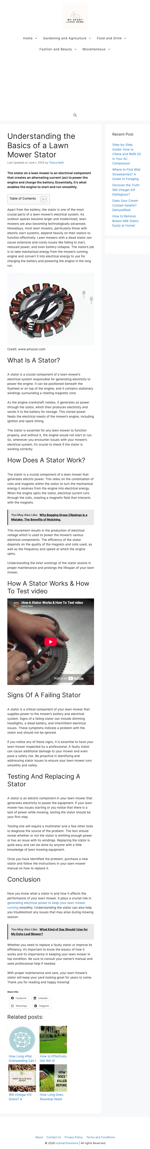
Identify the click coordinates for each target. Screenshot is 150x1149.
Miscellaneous (94, 49)
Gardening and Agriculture (65, 38)
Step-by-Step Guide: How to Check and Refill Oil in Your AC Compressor (126, 154)
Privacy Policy (74, 1137)
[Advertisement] (75, 82)
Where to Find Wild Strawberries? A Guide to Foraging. (126, 174)
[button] (75, 115)
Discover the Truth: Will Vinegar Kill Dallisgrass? (126, 189)
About (39, 1137)
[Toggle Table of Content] (42, 199)
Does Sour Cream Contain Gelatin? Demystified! (125, 205)
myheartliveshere (66, 1143)
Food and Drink (109, 38)
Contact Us (54, 1137)
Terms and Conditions (100, 1137)
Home (28, 38)
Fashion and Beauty (56, 49)
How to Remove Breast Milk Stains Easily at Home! (125, 220)
